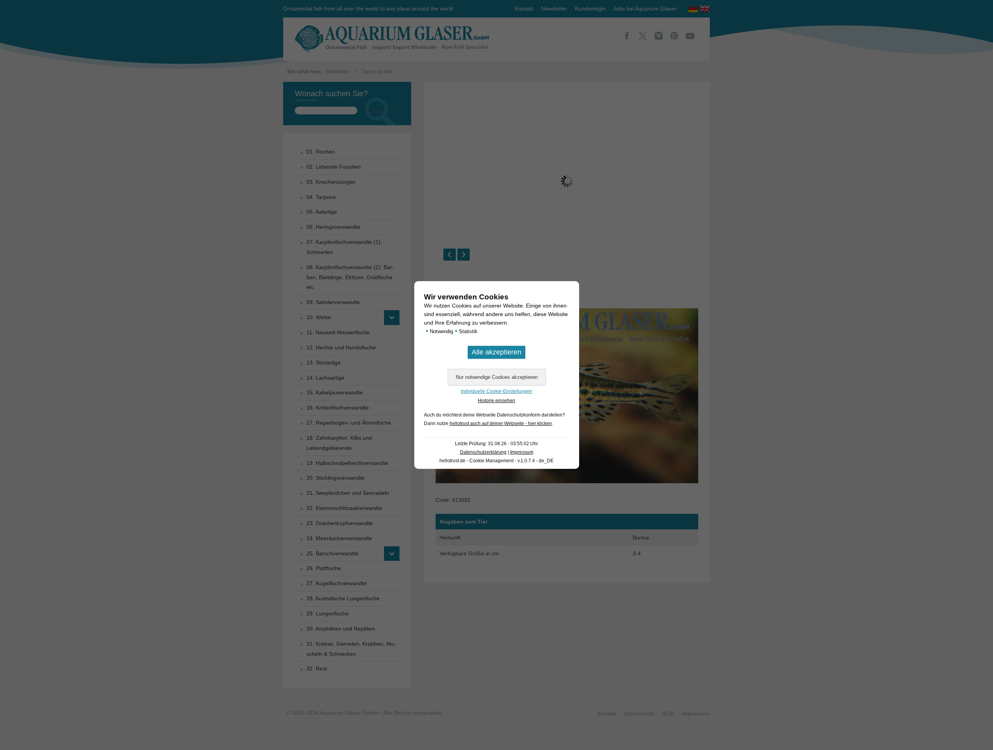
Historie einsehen (496, 400)
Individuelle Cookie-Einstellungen (496, 391)
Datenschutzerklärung (483, 452)
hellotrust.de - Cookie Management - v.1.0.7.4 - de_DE (496, 460)
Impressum (521, 452)
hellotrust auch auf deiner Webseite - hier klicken (501, 423)
